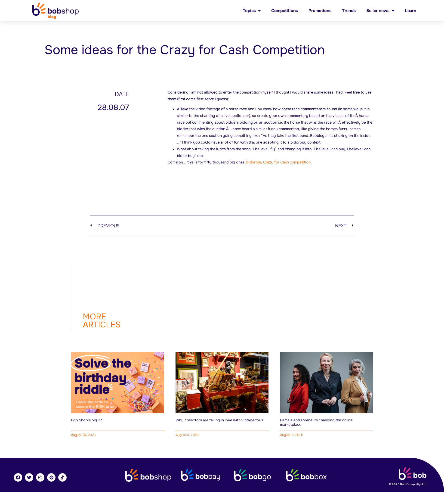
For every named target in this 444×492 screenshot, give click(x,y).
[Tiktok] (62, 477)
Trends (349, 10)
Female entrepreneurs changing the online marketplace (316, 422)
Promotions (319, 10)
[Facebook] (18, 477)
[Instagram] (40, 477)
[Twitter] (29, 477)
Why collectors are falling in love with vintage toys (219, 420)
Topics (249, 10)
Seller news (377, 10)
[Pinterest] (51, 477)
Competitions (284, 10)
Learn (410, 10)
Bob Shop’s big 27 (86, 420)
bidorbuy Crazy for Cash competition (278, 162)
